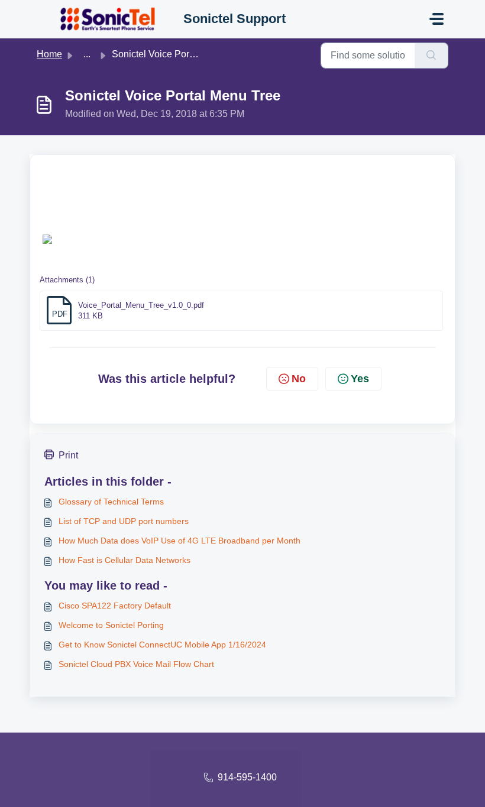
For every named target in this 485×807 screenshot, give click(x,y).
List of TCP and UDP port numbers (124, 521)
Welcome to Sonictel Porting (111, 625)
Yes (360, 379)
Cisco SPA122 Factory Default (115, 605)
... (86, 54)
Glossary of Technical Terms (111, 501)
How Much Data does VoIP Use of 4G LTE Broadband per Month (179, 540)
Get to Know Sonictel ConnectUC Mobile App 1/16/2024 (162, 644)
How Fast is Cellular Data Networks (124, 560)
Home (49, 54)
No (299, 379)
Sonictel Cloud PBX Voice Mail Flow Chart (136, 664)
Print (68, 455)
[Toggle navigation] (436, 19)
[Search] (431, 56)
